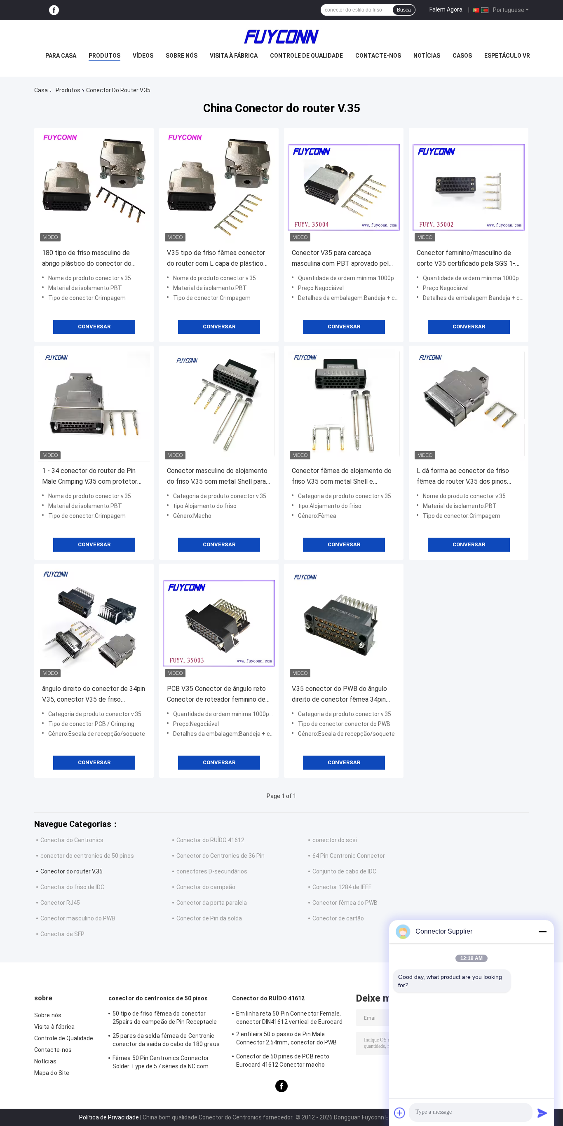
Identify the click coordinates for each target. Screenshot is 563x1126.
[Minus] (542, 931)
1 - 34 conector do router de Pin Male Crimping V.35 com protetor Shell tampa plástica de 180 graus (91, 477)
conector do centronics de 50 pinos (87, 855)
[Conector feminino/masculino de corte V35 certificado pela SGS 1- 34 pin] (469, 187)
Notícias (426, 55)
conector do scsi (334, 840)
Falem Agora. (446, 9)
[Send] (542, 1113)
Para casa (60, 55)
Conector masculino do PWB (77, 918)
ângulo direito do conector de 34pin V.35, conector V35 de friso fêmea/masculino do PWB (93, 695)
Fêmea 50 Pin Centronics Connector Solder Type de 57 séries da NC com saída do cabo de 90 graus (161, 1063)
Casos (462, 55)
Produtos (104, 55)
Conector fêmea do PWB (345, 902)
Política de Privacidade (109, 1117)
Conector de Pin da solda (209, 918)
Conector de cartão (338, 918)
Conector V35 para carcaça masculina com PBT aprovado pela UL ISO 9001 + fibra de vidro (342, 259)
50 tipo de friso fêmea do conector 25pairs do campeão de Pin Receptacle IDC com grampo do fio (165, 1019)
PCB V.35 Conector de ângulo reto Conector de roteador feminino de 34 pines (216, 695)
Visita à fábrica (234, 55)
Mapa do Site (51, 1073)
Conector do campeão (205, 887)
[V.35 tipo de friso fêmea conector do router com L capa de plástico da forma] (219, 187)
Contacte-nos (378, 55)
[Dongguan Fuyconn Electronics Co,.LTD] (281, 36)
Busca (404, 10)
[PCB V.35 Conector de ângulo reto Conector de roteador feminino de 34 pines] (219, 623)
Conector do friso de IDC (72, 887)
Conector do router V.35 (71, 871)
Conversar (94, 326)
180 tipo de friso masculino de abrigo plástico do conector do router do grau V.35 (86, 259)
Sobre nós (181, 55)
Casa (41, 90)
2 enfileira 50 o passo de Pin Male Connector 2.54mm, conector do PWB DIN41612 (286, 1039)
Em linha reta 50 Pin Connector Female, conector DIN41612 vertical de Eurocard (289, 1017)
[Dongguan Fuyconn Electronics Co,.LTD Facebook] (54, 10)
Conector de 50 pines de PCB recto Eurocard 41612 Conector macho (282, 1060)
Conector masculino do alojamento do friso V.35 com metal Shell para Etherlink (217, 477)
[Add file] (400, 1113)
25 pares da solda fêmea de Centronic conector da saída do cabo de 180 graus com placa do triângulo (166, 1041)
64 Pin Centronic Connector (348, 855)
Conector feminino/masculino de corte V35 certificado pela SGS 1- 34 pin (466, 259)
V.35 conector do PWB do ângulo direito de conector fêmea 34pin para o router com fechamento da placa (340, 695)
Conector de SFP (62, 934)
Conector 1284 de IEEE (342, 887)
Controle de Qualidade (306, 55)
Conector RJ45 (60, 902)
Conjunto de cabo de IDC (344, 871)
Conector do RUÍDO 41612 (210, 840)
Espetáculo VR (507, 55)
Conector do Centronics (71, 840)
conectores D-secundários (211, 871)
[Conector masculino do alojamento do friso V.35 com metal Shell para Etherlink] (219, 405)
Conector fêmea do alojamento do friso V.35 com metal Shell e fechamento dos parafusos (342, 477)
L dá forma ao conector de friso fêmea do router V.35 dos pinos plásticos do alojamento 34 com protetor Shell (463, 477)
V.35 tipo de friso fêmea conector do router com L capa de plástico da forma (216, 259)
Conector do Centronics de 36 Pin (220, 855)
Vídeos (143, 55)
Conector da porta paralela (211, 902)
